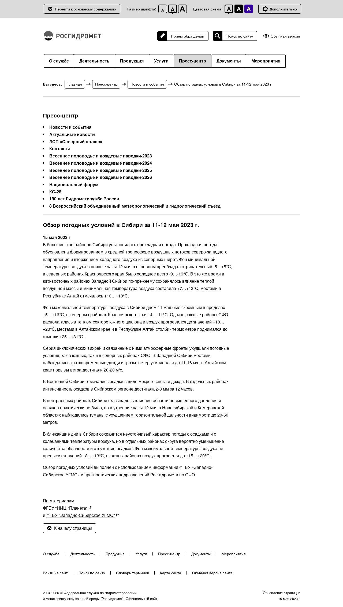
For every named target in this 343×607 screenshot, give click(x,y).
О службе (59, 61)
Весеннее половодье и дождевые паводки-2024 (100, 163)
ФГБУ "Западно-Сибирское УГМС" (80, 515)
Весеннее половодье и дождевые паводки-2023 (100, 156)
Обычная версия (285, 36)
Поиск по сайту (239, 36)
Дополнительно (283, 9)
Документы (229, 61)
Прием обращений (187, 36)
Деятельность (94, 61)
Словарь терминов (132, 572)
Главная (75, 84)
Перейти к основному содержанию (85, 9)
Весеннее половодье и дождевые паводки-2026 (100, 177)
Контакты (59, 149)
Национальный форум (73, 184)
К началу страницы (73, 528)
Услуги (161, 61)
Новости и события (147, 84)
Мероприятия (265, 61)
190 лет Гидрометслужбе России (84, 199)
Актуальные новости (72, 134)
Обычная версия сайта (212, 572)
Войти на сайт (55, 572)
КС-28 (55, 192)
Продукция (132, 61)
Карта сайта (170, 572)
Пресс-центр (192, 61)
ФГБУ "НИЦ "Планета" (65, 508)
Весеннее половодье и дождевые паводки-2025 (100, 170)
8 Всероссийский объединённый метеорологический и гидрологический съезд (135, 206)
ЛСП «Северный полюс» (75, 142)
